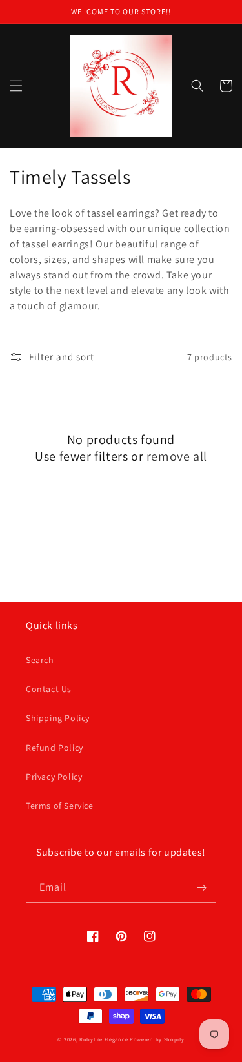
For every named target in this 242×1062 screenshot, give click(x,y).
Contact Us (49, 689)
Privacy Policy (54, 776)
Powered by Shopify (157, 1039)
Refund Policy (54, 747)
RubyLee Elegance (103, 1039)
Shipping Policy (58, 718)
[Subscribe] (201, 888)
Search (40, 660)
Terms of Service (60, 805)
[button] (16, 86)
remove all (176, 456)
